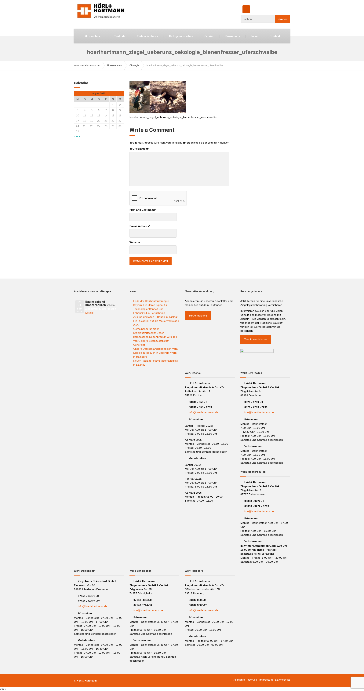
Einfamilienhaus (147, 36)
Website (134, 242)
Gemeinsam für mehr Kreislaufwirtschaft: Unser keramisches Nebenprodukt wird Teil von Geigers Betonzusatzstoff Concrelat (155, 336)
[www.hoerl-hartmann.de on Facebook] (246, 9)
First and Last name (142, 209)
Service (209, 36)
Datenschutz (282, 679)
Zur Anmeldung (198, 315)
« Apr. (77, 136)
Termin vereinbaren (256, 339)
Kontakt (275, 36)
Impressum (266, 679)
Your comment (139, 148)
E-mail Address (139, 226)
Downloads (232, 36)
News (254, 36)
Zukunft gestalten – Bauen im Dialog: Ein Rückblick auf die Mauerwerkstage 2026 (156, 320)
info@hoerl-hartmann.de (203, 412)
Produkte (120, 36)
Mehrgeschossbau (181, 36)
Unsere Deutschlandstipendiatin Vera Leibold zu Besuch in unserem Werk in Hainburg (155, 352)
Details (89, 312)
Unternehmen (93, 36)
